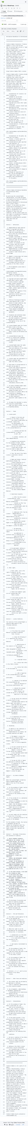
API (23, 1124)
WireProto (11, 5)
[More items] (26, 11)
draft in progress (12, 24)
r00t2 (4, 5)
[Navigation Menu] (25, 2)
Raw (3, 31)
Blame (8, 31)
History (13, 31)
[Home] (3, 2)
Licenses (18, 1124)
